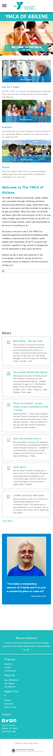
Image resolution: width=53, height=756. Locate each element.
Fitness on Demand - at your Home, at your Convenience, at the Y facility (30, 406)
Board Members (11, 680)
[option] (26, 569)
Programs (9, 659)
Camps (7, 667)
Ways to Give (10, 707)
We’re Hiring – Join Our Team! (28, 340)
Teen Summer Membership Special (30, 372)
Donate (7, 700)
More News (8, 521)
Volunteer (8, 703)
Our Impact (9, 683)
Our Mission (9, 686)
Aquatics (8, 664)
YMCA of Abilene (26, 6)
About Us (9, 675)
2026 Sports (19, 466)
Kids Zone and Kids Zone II (27, 438)
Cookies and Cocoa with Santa (28, 495)
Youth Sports (10, 670)
